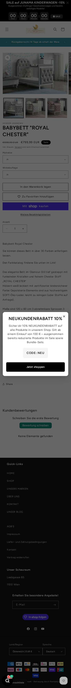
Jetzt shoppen (36, 366)
